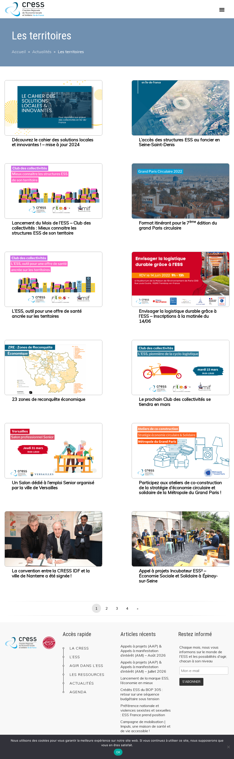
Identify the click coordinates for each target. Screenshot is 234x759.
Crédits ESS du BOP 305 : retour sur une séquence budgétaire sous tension (141, 694)
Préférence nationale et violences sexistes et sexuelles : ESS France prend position (145, 710)
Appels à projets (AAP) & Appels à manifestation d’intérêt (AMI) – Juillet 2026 (143, 667)
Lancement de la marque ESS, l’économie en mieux (144, 680)
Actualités (41, 51)
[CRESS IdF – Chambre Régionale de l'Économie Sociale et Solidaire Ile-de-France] (30, 9)
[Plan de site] (222, 10)
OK (118, 752)
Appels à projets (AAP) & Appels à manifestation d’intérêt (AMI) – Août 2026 (143, 651)
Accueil (19, 51)
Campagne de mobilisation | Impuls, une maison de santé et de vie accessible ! (145, 726)
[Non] (228, 747)
